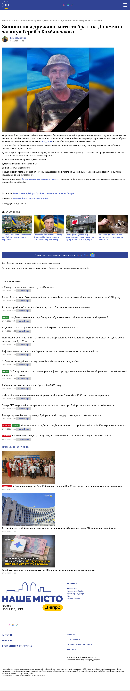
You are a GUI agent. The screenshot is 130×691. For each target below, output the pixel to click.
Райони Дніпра (73, 598)
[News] (68, 5)
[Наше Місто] (6, 5)
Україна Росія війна (38, 198)
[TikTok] (72, 5)
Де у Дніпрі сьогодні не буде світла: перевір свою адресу (31, 263)
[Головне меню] (125, 5)
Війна (15, 193)
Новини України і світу (76, 591)
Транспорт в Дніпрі (75, 593)
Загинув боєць (20, 198)
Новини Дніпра (11, 20)
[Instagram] (64, 5)
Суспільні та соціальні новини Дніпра (55, 193)
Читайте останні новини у (62, 255)
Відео (69, 596)
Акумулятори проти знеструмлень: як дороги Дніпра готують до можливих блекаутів (45, 268)
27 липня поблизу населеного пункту (41, 179)
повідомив (46, 141)
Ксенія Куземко (18, 37)
